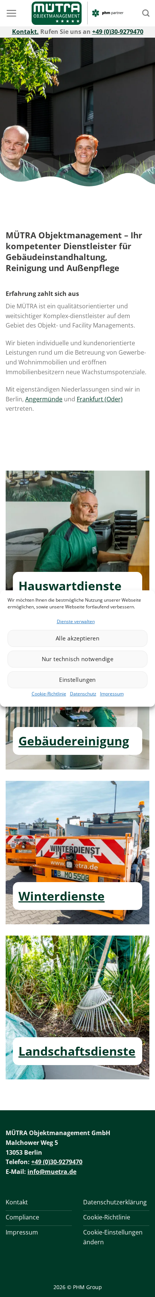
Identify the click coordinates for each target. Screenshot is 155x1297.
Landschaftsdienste (76, 1051)
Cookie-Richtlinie (49, 693)
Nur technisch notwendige (78, 659)
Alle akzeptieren (77, 638)
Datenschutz (83, 693)
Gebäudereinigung (73, 741)
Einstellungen (77, 679)
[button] (11, 13)
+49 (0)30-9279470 (117, 31)
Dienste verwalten (76, 621)
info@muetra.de (51, 1171)
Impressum (112, 693)
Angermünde (43, 399)
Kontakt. (25, 31)
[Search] (145, 13)
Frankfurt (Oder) (100, 399)
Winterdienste (61, 896)
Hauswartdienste (70, 586)
